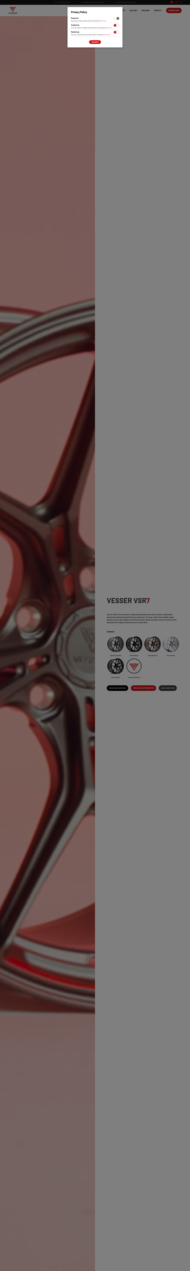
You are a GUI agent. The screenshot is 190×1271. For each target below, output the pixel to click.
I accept (95, 42)
